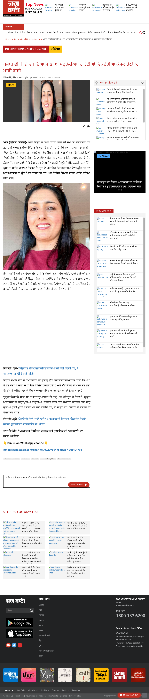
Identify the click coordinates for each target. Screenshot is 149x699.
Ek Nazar (104, 156)
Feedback (19, 696)
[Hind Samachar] (138, 675)
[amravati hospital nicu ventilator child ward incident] (56, 22)
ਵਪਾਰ (67, 32)
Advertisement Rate (34, 696)
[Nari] (28, 675)
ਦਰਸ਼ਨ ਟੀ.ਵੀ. (100, 32)
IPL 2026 (131, 32)
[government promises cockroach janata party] (80, 19)
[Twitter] (14, 645)
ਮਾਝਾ (36, 32)
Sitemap (63, 696)
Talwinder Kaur (64, 459)
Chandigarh (33, 690)
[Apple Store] (21, 633)
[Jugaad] (65, 675)
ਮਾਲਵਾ (42, 32)
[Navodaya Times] (10, 675)
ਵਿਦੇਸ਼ (22, 32)
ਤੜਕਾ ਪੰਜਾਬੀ (52, 32)
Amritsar (65, 690)
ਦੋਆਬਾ (29, 32)
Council (35, 459)
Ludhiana (45, 690)
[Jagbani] (19, 602)
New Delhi (21, 690)
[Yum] (47, 675)
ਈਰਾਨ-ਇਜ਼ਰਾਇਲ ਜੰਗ (117, 32)
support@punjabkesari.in (132, 646)
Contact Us (8, 696)
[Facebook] (20, 645)
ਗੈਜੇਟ (90, 32)
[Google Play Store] (21, 623)
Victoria (25, 459)
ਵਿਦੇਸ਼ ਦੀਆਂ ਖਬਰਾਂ (103, 211)
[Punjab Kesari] (119, 675)
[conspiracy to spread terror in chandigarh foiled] (103, 19)
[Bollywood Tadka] (101, 675)
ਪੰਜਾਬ (10, 32)
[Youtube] (8, 645)
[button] (122, 83)
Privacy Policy (75, 696)
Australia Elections (12, 459)
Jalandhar (76, 690)
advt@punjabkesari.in (125, 605)
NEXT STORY (77, 485)
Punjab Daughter (48, 459)
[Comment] (88, 127)
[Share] (84, 127)
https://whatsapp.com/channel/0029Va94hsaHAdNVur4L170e (42, 450)
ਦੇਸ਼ (16, 32)
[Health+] (83, 675)
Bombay (55, 690)
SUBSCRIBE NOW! (130, 695)
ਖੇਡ (61, 32)
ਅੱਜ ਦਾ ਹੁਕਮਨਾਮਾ (79, 32)
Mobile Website (51, 696)
